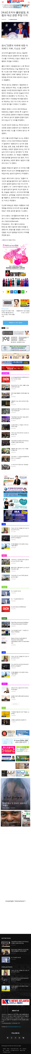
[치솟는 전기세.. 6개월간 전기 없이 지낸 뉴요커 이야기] (6, 530)
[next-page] (5, 472)
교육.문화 (3, 389)
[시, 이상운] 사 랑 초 (16, 591)
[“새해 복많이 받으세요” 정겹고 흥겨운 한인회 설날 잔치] (6, 419)
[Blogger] (7, 1037)
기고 (3, 595)
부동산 (3, 564)
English (3, 626)
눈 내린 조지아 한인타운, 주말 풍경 (19, 464)
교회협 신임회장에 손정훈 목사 (18, 720)
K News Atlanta (13, 19)
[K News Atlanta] (8, 19)
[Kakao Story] (8, 291)
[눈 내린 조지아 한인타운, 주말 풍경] (6, 467)
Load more (14, 704)
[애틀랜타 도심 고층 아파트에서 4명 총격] (6, 403)
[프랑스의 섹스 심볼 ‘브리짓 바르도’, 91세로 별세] (6, 690)
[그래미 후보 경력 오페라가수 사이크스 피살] (11, 819)
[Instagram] (19, 1037)
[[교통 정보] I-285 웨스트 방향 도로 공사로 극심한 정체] (6, 411)
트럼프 (7, 328)
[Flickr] (15, 1037)
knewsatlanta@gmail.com (14, 1026)
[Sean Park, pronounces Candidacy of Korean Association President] (6, 625)
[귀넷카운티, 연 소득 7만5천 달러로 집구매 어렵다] (6, 578)
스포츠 (3, 453)
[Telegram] (15, 291)
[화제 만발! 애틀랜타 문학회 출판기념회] (6, 395)
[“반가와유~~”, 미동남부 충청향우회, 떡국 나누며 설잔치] (6, 459)
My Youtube (5, 820)
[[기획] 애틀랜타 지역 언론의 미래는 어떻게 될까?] (6, 546)
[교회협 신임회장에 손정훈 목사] (6, 722)
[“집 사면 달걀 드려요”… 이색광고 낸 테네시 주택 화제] (6, 633)
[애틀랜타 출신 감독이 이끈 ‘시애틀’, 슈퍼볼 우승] (6, 451)
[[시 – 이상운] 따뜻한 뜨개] (6, 601)
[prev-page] (3, 472)
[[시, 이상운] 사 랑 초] (6, 593)
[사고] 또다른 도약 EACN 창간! (18, 607)
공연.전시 (3, 429)
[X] (19, 291)
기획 (3, 532)
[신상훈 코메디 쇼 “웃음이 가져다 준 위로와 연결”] (6, 427)
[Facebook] (11, 291)
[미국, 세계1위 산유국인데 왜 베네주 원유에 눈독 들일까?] (6, 538)
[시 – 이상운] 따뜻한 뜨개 (17, 599)
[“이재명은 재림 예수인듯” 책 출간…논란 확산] (6, 714)
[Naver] (22, 291)
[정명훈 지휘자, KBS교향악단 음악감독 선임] (6, 698)
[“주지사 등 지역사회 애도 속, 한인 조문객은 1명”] (6, 435)
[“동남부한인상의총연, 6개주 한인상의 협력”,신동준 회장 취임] (6, 443)
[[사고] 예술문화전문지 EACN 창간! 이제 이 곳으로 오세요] (6, 380)
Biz (2, 445)
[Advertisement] (15, 852)
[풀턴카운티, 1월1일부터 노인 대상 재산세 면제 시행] (6, 570)
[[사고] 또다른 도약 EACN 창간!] (6, 609)
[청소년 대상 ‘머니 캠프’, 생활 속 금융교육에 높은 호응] (6, 387)
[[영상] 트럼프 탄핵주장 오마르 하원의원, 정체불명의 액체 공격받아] (6, 952)
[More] (26, 291)
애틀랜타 (3, 381)
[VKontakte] (23, 1037)
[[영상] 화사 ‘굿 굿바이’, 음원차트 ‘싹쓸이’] (15, 794)
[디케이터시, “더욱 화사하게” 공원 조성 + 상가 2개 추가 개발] (6, 562)
